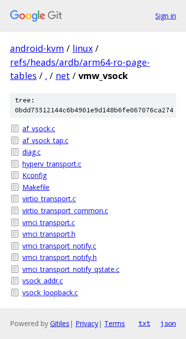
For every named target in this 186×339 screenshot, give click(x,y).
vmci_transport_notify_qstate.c (71, 269)
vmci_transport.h (48, 234)
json (168, 323)
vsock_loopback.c (50, 292)
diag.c (31, 152)
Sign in (165, 15)
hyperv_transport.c (51, 164)
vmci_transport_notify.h (59, 257)
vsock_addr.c (42, 280)
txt (144, 323)
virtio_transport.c (49, 198)
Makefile (36, 187)
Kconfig (34, 175)
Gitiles (59, 323)
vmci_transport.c (48, 222)
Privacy (86, 323)
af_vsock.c (38, 128)
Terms (114, 323)
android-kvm (37, 48)
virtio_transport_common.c (65, 210)
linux (82, 48)
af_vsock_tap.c (45, 140)
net (63, 76)
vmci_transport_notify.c (59, 246)
